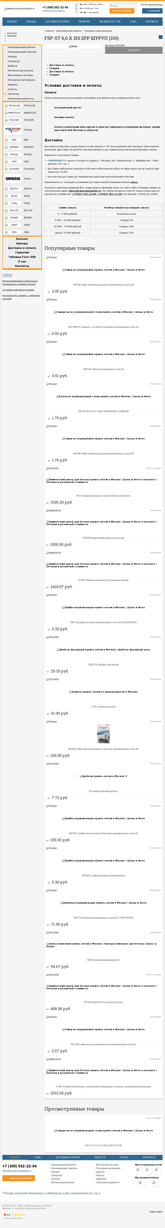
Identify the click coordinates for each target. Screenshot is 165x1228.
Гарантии (84, 21)
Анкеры (55, 1171)
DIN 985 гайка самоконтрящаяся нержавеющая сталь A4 (103, 284)
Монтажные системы (107, 1164)
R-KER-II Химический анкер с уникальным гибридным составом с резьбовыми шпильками (103, 1086)
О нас (133, 21)
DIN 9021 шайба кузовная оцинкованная (103, 875)
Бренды (31, 21)
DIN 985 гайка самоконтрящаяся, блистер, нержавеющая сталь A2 (103, 749)
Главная (15, 1157)
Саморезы (56, 1175)
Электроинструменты (107, 1182)
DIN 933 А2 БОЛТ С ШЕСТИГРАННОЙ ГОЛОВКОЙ (103, 411)
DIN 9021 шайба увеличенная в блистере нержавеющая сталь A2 (103, 833)
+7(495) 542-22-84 (84, 194)
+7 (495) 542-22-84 (55, 7)
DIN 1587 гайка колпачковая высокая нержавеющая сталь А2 (103, 1044)
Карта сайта (156, 1211)
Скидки (54, 68)
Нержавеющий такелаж (64, 1168)
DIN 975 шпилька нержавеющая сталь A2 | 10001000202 (103, 917)
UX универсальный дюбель (103, 791)
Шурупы (100, 1171)
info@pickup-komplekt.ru (53, 11)
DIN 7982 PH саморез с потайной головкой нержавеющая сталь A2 (103, 327)
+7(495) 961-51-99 (110, 194)
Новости (100, 1157)
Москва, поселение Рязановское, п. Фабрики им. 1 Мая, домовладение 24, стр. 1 (52, 1193)
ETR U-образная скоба (103, 706)
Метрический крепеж (62, 1182)
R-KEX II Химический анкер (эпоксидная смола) (103, 580)
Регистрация (148, 4)
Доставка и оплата (57, 21)
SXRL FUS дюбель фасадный (103, 664)
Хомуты (100, 1175)
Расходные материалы (108, 1168)
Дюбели (55, 1179)
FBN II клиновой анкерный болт (103, 960)
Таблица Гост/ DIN (110, 21)
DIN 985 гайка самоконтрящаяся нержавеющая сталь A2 (103, 453)
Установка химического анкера (18, 290)
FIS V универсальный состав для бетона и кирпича (103, 495)
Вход (160, 4)
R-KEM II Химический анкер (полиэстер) (103, 538)
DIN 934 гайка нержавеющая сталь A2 (103, 369)
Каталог (12, 21)
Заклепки (101, 1179)
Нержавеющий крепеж (63, 1164)
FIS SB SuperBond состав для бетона (103, 1002)
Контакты (152, 21)
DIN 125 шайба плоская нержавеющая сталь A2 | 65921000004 (103, 622)
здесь (134, 182)
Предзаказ (134, 50)
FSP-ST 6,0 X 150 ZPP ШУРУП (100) (103, 1145)
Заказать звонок (122, 11)
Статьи (7, 274)
